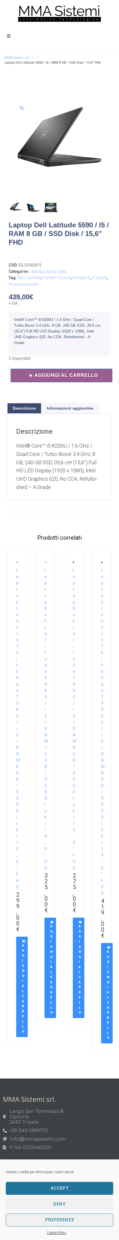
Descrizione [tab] (24, 408)
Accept (60, 1188)
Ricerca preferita (23, 284)
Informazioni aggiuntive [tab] (70, 408)
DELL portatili (29, 277)
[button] (21, 107)
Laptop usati (55, 271)
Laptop (35, 271)
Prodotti (99, 277)
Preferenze (59, 1219)
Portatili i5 (81, 277)
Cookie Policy (56, 1233)
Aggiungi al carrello (66, 375)
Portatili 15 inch (57, 277)
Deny (59, 1204)
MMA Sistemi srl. (17, 58)
